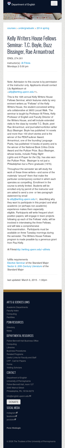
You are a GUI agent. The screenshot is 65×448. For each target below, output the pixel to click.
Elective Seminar (16, 262)
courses (11, 28)
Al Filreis (25, 63)
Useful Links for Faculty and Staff (21, 357)
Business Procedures (16, 350)
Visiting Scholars (14, 367)
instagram (11, 412)
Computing (12, 313)
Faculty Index (13, 310)
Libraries (11, 347)
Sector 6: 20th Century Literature (24, 266)
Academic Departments (17, 307)
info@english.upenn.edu (18, 396)
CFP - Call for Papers (16, 360)
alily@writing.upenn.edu (21, 91)
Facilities (11, 317)
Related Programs (15, 354)
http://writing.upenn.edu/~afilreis (33, 249)
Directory (11, 327)
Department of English (23, 4)
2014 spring (43, 28)
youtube (10, 419)
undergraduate (26, 28)
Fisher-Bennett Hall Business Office (22, 340)
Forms (9, 364)
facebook (11, 416)
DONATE (13, 402)
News (9, 330)
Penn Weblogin (14, 427)
